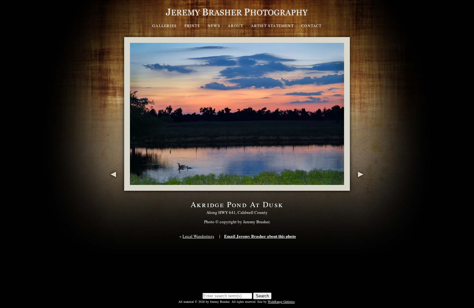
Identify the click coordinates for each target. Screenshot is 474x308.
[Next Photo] (362, 187)
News (214, 25)
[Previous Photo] (112, 187)
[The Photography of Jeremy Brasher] (237, 17)
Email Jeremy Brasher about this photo (260, 236)
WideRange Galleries (281, 301)
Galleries (164, 25)
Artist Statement (272, 25)
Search (262, 296)
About (235, 25)
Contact (311, 25)
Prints (192, 25)
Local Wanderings (198, 236)
